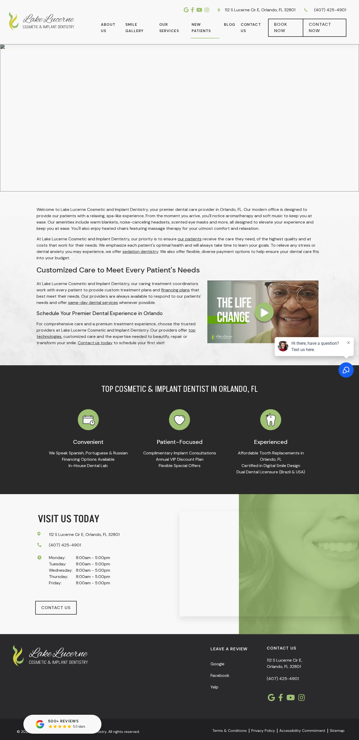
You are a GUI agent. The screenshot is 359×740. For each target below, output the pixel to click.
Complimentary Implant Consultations (179, 453)
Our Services (169, 27)
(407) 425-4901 (330, 10)
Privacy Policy (263, 730)
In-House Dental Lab (88, 465)
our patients (190, 239)
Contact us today (95, 343)
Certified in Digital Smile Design (271, 465)
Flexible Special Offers (180, 465)
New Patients (201, 27)
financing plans (175, 290)
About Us (108, 27)
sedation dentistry (140, 251)
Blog (229, 24)
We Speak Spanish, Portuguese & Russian (88, 453)
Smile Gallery (134, 27)
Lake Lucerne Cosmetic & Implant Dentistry (283, 54)
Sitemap (337, 730)
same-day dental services (93, 302)
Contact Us (251, 27)
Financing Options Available (88, 459)
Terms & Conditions (229, 730)
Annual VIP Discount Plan (179, 459)
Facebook (220, 675)
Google (217, 664)
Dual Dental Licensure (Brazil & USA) (271, 472)
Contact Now (320, 27)
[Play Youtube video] (263, 312)
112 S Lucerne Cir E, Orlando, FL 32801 (259, 10)
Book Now (280, 27)
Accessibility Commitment (302, 730)
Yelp (214, 687)
